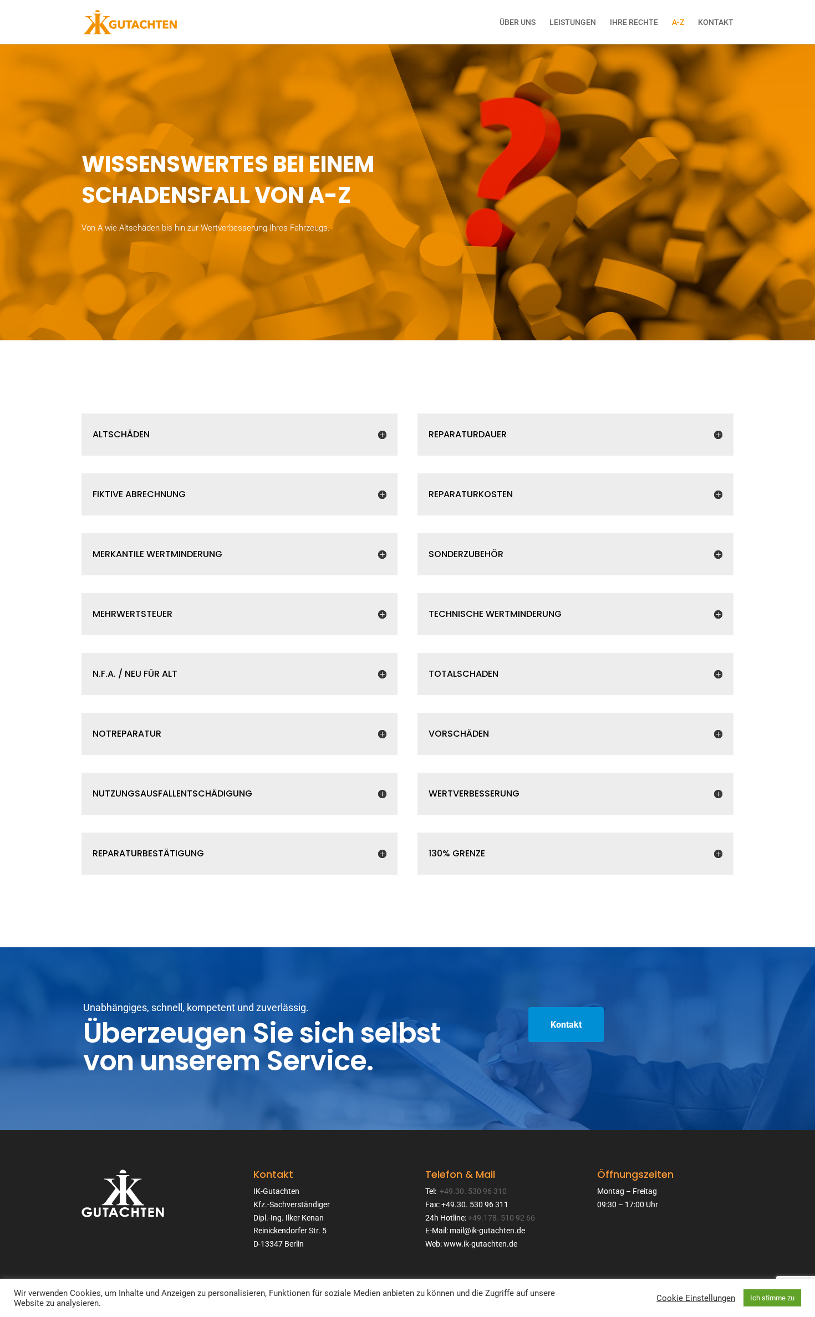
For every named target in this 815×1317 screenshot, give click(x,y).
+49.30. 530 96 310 (473, 1191)
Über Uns (518, 22)
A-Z (678, 22)
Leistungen (572, 22)
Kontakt (715, 22)
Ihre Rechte (634, 22)
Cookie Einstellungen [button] (695, 1298)
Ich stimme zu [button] (772, 1298)
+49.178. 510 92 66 (501, 1217)
